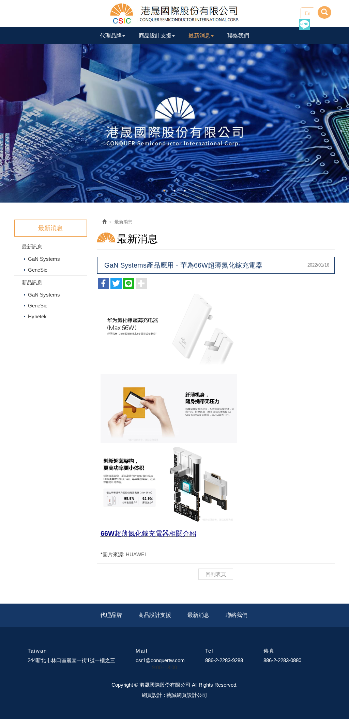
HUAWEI (136, 554)
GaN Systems (44, 259)
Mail (142, 651)
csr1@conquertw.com (160, 660)
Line (304, 24)
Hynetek (37, 316)
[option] (174, 123)
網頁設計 (152, 695)
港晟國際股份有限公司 (174, 13)
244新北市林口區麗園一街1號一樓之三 (71, 660)
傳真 (269, 651)
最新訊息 (32, 247)
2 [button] (174, 190)
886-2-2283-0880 (282, 660)
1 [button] (164, 190)
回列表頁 (216, 574)
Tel (209, 651)
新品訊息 (32, 282)
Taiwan (37, 651)
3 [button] (184, 190)
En (307, 13)
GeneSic (37, 270)
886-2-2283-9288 (224, 660)
